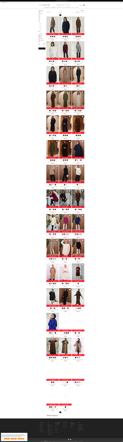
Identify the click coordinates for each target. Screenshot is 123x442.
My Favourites (42, 429)
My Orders (41, 426)
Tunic (56, 428)
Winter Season (53, 7)
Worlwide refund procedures (50, 434)
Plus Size (63, 7)
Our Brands (64, 427)
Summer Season (47, 7)
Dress (39, 18)
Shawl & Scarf (68, 7)
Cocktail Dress (57, 424)
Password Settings (42, 431)
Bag (73, 7)
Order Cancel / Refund (50, 432)
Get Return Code (50, 431)
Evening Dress (40, 13)
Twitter (71, 427)
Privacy (82, 441)
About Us (64, 424)
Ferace (56, 427)
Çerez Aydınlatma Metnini (13, 436)
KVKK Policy (80, 426)
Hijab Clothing (57, 429)
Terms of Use (79, 441)
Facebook (72, 424)
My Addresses (41, 430)
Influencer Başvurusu (50, 426)
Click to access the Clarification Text (80, 425)
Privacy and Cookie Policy (80, 430)
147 (70, 412)
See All (39, 12)
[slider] (38, 43)
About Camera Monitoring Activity (80, 428)
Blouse (39, 14)
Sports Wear (59, 7)
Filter (42, 48)
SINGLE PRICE (76, 7)
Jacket (39, 16)
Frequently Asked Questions (50, 425)
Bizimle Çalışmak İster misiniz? (50, 429)
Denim (39, 17)
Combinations (57, 432)
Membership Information (41, 425)
